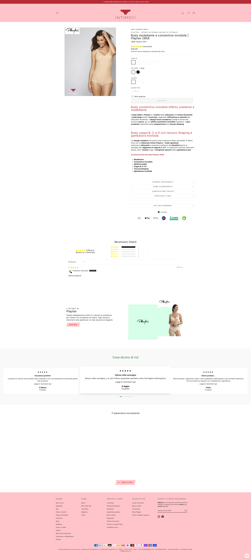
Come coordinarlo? (163, 186)
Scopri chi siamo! (138, 503)
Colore (137, 68)
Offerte (58, 539)
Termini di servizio (113, 521)
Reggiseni (59, 506)
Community (136, 509)
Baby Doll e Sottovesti (63, 533)
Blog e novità (136, 506)
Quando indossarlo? (163, 182)
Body (145, 29)
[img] (73, 268)
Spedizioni (110, 509)
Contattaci (110, 503)
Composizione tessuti (163, 191)
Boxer (83, 503)
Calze (83, 515)
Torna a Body (127, 482)
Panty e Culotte (61, 512)
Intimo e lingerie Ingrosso (140, 515)
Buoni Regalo (136, 512)
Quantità (135, 88)
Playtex (73, 324)
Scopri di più (72, 450)
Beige (133, 72)
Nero (138, 72)
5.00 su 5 (90, 250)
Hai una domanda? (163, 205)
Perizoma (59, 518)
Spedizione (147, 51)
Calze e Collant (61, 527)
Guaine (58, 530)
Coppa (134, 78)
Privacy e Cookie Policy (115, 524)
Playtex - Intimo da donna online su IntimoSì (154, 32)
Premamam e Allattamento (65, 536)
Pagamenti (110, 518)
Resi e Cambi (111, 515)
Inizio (133, 29)
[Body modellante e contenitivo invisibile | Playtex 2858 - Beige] (71, 463)
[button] (136, 47)
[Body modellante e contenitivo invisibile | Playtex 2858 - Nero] (74, 463)
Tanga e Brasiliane (62, 515)
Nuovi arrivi (60, 503)
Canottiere (84, 509)
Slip (57, 509)
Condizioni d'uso (112, 527)
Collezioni (139, 29)
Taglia (134, 58)
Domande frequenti (113, 506)
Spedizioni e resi (163, 196)
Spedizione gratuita (113, 512)
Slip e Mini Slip (86, 506)
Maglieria (59, 524)
